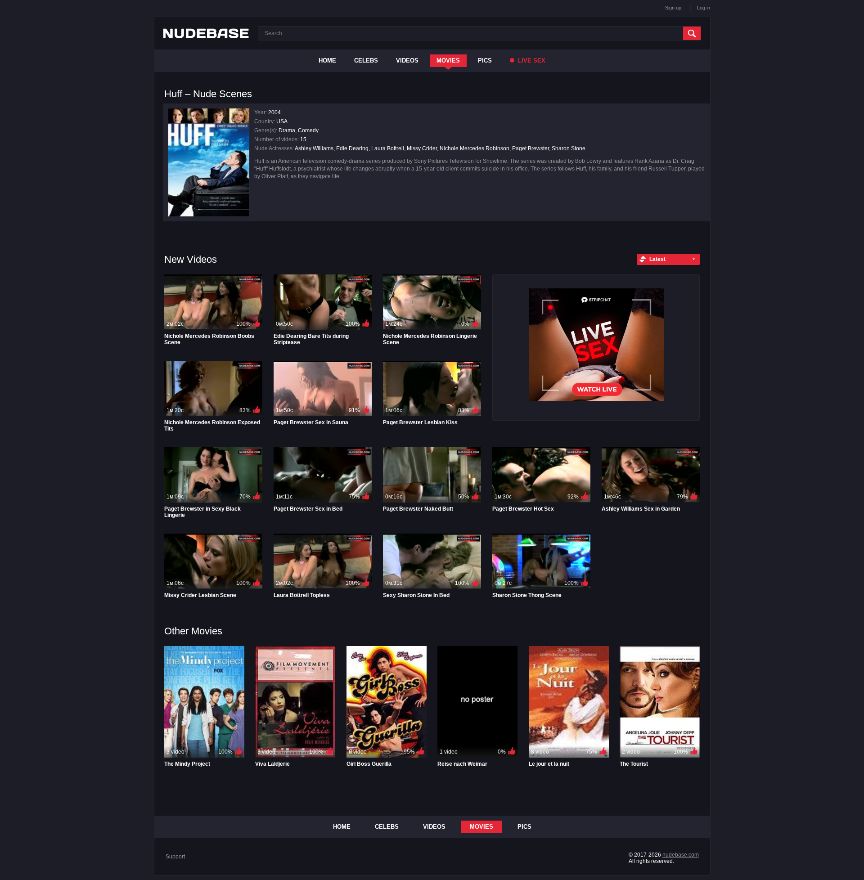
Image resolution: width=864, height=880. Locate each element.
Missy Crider (422, 148)
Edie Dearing (352, 148)
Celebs (366, 60)
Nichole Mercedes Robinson (474, 148)
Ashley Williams (314, 148)
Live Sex (530, 60)
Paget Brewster (530, 148)
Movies (448, 60)
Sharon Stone (568, 148)
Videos (407, 60)
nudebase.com (680, 855)
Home (327, 60)
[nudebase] (206, 33)
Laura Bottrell (387, 148)
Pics (485, 60)
